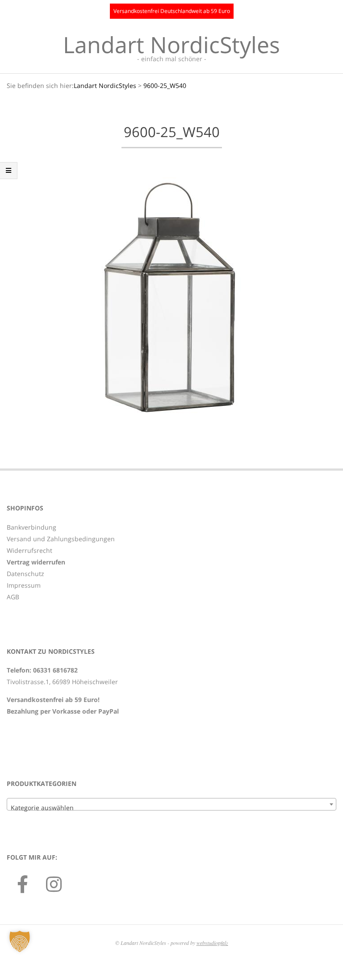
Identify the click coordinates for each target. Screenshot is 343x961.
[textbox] (171, 807)
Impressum (24, 585)
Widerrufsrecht (29, 550)
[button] (19, 941)
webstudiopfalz (212, 942)
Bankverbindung (31, 527)
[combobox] (171, 804)
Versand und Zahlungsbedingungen (61, 539)
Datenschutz (25, 573)
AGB (13, 597)
